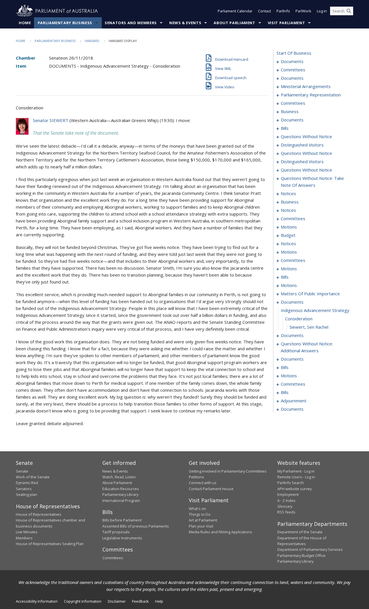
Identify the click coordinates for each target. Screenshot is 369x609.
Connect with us (202, 482)
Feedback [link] (140, 601)
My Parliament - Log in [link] (296, 471)
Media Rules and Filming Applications (220, 531)
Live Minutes (26, 531)
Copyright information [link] (82, 601)
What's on (197, 508)
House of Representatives (38, 514)
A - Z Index (286, 500)
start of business (293, 53)
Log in (322, 11)
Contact (264, 11)
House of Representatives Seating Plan (50, 543)
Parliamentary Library (120, 494)
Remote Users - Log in (296, 476)
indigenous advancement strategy (315, 310)
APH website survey (294, 488)
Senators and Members (131, 22)
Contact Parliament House (211, 488)
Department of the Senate (300, 531)
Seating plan (26, 494)
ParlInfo (283, 11)
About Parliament (234, 22)
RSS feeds (286, 512)
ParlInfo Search (290, 482)
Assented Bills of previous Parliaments (135, 526)
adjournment (293, 401)
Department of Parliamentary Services (310, 549)
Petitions (196, 476)
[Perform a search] (348, 11)
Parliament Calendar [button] (235, 11)
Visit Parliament (286, 22)
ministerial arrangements (306, 86)
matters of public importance (310, 293)
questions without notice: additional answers (307, 347)
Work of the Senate (33, 476)
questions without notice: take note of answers (312, 181)
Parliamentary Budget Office (301, 555)
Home (25, 22)
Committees (112, 557)
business (290, 111)
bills (285, 128)
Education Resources (120, 488)
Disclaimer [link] (117, 601)
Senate (22, 471)
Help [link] (159, 601)
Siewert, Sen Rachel (308, 327)
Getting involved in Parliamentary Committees (228, 471)
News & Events (185, 22)
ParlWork (303, 11)
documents (292, 61)
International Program (121, 500)
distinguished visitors (302, 145)
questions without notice (306, 136)
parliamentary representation (311, 95)
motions (289, 227)
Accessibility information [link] (37, 601)
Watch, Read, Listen (119, 476)
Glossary (284, 506)
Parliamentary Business (65, 22)
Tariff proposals (116, 531)
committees (293, 70)
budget (288, 235)
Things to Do (199, 514)
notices (288, 193)
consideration (298, 318)
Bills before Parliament (122, 520)
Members (24, 538)
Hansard (92, 41)
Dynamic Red (27, 482)
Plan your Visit (201, 526)
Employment (288, 494)
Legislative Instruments (122, 538)
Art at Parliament (203, 520)
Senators (24, 488)
